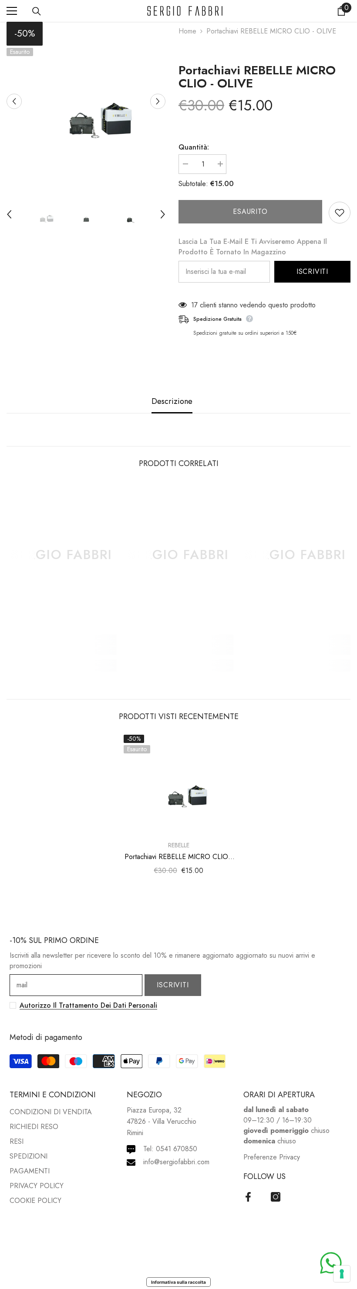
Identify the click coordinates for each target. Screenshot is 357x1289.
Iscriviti (312, 271)
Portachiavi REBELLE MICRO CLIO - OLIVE (257, 77)
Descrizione (172, 401)
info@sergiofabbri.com (176, 1162)
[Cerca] (36, 11)
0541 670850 (176, 1149)
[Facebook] (248, 1196)
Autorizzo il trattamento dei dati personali (88, 1005)
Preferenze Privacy (271, 1157)
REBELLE (178, 845)
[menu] (12, 11)
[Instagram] (275, 1196)
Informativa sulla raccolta (178, 1282)
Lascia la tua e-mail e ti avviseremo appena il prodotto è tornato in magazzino (252, 246)
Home (187, 31)
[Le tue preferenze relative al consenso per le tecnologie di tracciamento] (341, 1274)
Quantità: (193, 147)
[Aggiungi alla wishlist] (339, 212)
